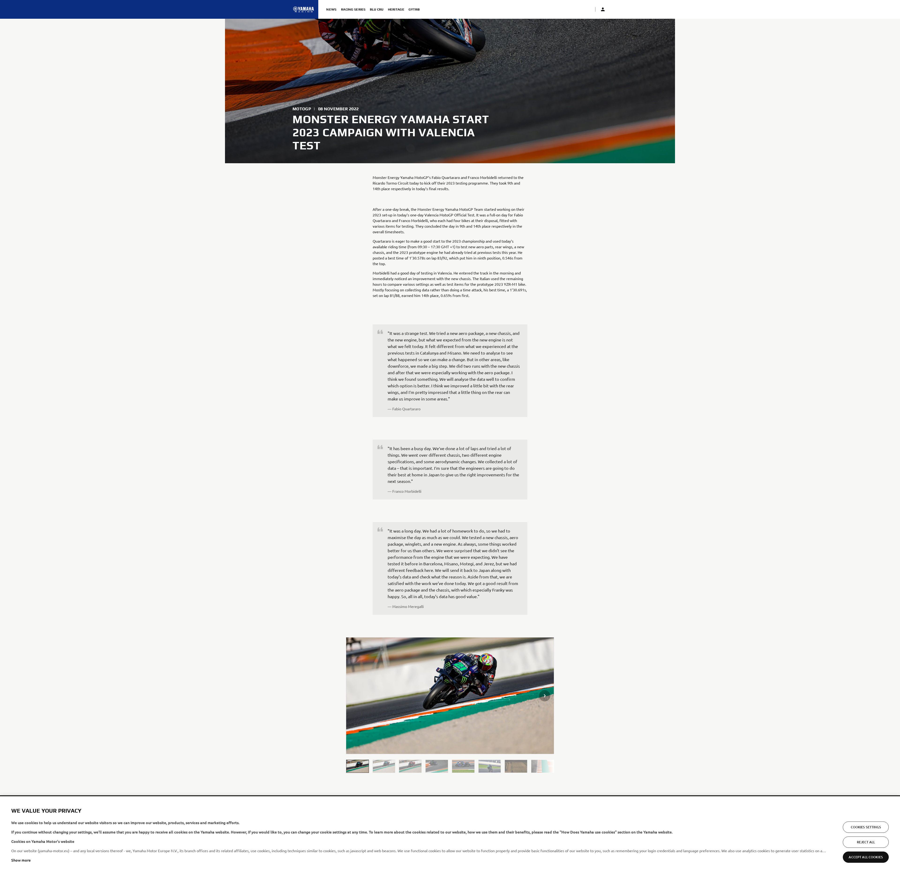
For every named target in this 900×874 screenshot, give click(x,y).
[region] (450, 835)
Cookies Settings (866, 827)
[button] (357, 766)
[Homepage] (303, 9)
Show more (21, 860)
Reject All (866, 842)
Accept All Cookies (866, 857)
